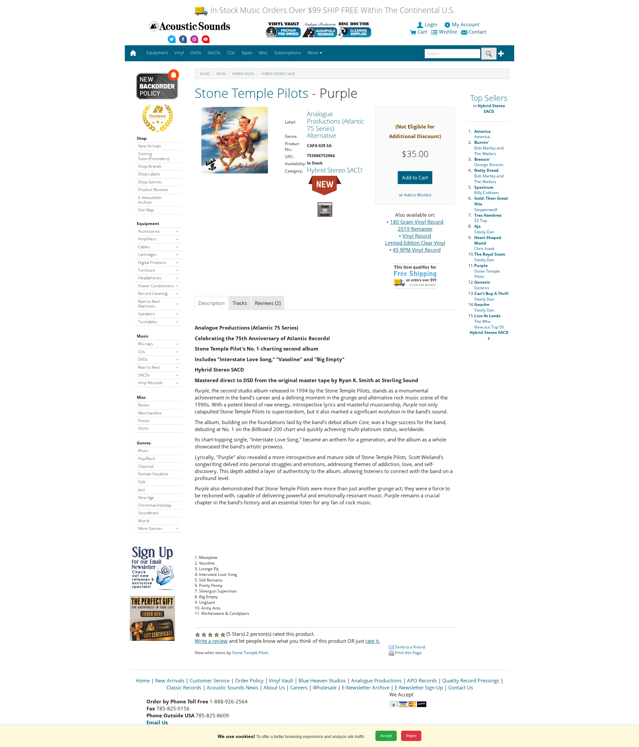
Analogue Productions (376, 680)
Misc (141, 397)
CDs (141, 352)
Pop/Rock (146, 458)
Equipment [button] (157, 53)
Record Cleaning (152, 293)
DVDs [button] (195, 53)
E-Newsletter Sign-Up (419, 687)
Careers (299, 687)
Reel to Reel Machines (149, 304)
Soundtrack (148, 513)
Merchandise (150, 413)
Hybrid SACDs (243, 73)
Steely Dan (484, 229)
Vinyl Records (150, 382)
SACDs (144, 375)
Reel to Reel (149, 367)
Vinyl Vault (281, 680)
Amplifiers (147, 239)
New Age (146, 497)
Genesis (482, 285)
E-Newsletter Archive (150, 200)
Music (142, 336)
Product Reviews (153, 189)
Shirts (143, 428)
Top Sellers (489, 98)
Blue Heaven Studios (322, 680)
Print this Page (408, 652)
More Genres (150, 528)
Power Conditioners (156, 286)
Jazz (141, 489)
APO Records (422, 680)
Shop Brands (149, 166)
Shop (142, 138)
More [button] (313, 53)
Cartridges (147, 254)
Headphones (149, 278)
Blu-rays (145, 344)
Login (431, 24)
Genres (144, 443)
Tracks (240, 303)
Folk (141, 482)
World (143, 521)
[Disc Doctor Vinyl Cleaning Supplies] (355, 29)
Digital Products (152, 262)
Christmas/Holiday (154, 505)
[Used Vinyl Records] (283, 29)
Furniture (146, 270)
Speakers (146, 314)
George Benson (488, 162)
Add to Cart (415, 177)
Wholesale (324, 687)
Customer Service (210, 680)
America (482, 134)
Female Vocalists (153, 474)
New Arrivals (149, 146)
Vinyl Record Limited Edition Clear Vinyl (415, 239)
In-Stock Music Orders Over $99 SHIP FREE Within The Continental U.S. (331, 10)
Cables (144, 247)
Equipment (148, 223)
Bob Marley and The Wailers (489, 147)
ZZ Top (488, 218)
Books (143, 405)
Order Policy (249, 680)
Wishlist (448, 31)
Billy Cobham (486, 190)
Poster (144, 420)
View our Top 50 (489, 330)
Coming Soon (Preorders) (153, 156)
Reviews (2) (268, 303)
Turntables (147, 322)
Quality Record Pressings (470, 680)
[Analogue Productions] (319, 29)
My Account (466, 24)
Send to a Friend (409, 647)
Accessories (149, 231)
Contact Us (460, 687)
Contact (478, 31)
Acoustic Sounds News (232, 687)
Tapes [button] (246, 53)
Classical (145, 466)
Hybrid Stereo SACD (278, 73)
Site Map (146, 210)
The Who (487, 318)
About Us (274, 687)
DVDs (143, 359)
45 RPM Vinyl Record (417, 249)
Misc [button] (263, 53)
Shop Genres (150, 182)
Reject (411, 736)
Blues (143, 450)
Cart (421, 31)
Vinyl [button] (179, 53)
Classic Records (183, 687)
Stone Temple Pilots (252, 93)
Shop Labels (149, 174)
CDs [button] (231, 53)
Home (143, 680)
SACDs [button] (214, 53)
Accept (386, 736)
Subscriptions (287, 53)
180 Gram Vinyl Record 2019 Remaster (416, 225)
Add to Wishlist (417, 195)
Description (211, 303)
